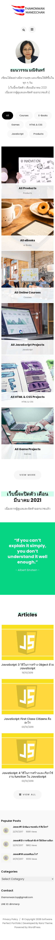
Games (15, 124)
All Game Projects (27, 449)
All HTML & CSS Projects (28, 397)
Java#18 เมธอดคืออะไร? (25, 854)
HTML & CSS (35, 124)
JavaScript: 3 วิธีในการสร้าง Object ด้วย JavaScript (27, 666)
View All (29, 794)
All (7, 115)
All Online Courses (27, 292)
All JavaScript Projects (27, 345)
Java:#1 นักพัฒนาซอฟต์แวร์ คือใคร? (30, 826)
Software (47, 919)
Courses (23, 115)
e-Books (43, 115)
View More (27, 474)
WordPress (34, 927)
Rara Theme (45, 923)
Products (38, 134)
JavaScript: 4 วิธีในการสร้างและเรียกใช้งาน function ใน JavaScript (27, 775)
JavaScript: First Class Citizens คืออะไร (27, 720)
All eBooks (27, 240)
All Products (27, 188)
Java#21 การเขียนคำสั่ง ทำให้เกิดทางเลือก (33, 840)
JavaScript (18, 134)
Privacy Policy (10, 919)
